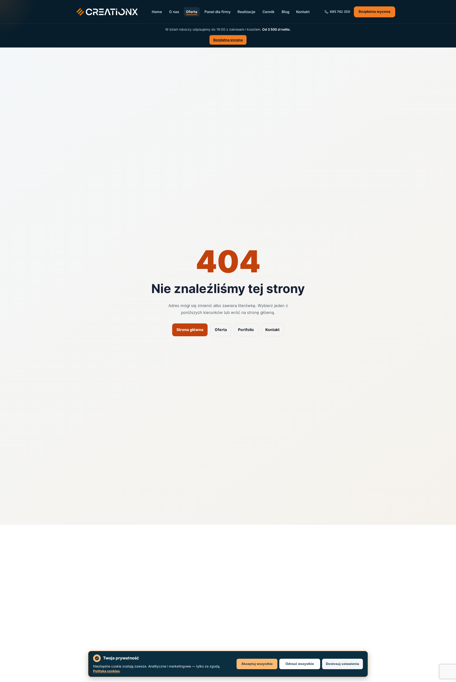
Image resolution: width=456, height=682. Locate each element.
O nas (174, 11)
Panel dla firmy (217, 11)
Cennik (268, 11)
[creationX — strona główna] (107, 12)
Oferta (191, 11)
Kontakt (303, 11)
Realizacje (246, 11)
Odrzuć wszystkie (299, 664)
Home (157, 11)
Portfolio (246, 329)
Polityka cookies (106, 671)
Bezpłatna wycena (374, 11)
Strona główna (189, 329)
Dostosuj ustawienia (342, 664)
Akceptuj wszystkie (257, 664)
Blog (285, 11)
